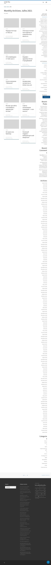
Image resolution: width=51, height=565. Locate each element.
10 (43, 489)
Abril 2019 (45, 351)
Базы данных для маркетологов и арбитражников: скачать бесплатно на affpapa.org (24, 514)
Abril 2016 (45, 416)
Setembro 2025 (44, 204)
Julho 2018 (45, 369)
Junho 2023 (45, 255)
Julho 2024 (45, 231)
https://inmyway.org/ (43, 169)
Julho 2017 (45, 388)
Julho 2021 (45, 300)
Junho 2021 (45, 301)
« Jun (36, 498)
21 (38, 493)
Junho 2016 (45, 413)
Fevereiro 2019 (44, 355)
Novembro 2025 (44, 200)
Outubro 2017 (44, 382)
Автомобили (44, 83)
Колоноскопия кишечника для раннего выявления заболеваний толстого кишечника (43, 44)
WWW (46, 81)
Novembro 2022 (44, 269)
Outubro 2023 (44, 248)
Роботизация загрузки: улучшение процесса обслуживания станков (44, 53)
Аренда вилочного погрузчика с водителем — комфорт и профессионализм (25, 524)
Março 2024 (45, 238)
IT (46, 68)
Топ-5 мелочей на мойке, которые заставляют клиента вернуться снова (43, 21)
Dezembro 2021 (44, 290)
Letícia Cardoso (9, 86)
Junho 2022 (45, 278)
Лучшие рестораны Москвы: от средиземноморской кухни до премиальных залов (25, 529)
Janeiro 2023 (44, 265)
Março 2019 (45, 353)
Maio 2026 (45, 188)
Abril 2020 (45, 328)
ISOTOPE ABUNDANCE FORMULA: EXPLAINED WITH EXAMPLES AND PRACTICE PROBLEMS (43, 165)
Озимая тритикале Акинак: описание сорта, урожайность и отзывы (25, 538)
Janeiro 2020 (44, 334)
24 (43, 493)
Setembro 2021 (44, 296)
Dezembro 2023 (44, 244)
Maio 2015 (45, 424)
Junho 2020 (45, 324)
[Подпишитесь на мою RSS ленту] (46, 10)
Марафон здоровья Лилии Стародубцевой (28, 58)
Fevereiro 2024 (44, 240)
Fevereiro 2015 (44, 430)
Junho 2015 (45, 422)
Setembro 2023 (44, 250)
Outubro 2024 (44, 225)
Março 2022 (45, 284)
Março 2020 (45, 330)
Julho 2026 (45, 185)
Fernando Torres (9, 137)
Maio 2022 (45, 280)
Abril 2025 (45, 213)
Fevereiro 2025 (44, 217)
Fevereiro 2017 (44, 397)
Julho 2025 (45, 208)
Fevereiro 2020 (44, 332)
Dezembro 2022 (44, 267)
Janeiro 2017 (44, 399)
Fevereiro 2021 (44, 309)
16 (41, 491)
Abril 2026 (45, 190)
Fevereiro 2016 (44, 420)
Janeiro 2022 (44, 288)
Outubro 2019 (44, 340)
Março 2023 (45, 261)
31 (43, 496)
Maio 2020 (45, 326)
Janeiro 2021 (44, 311)
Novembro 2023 (44, 246)
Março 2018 (45, 376)
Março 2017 (45, 395)
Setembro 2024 (44, 227)
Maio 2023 (45, 257)
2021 (8, 6)
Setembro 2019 (44, 342)
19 (35, 493)
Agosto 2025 (44, 206)
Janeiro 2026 (44, 196)
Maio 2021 (45, 303)
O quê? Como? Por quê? (43, 73)
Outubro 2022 (44, 271)
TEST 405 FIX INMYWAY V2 (24, 541)
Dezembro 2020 (44, 313)
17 (43, 491)
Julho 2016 (45, 411)
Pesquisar (46, 97)
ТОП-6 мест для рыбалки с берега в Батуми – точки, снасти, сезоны (25, 519)
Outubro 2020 (44, 317)
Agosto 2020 (44, 321)
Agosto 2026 (44, 183)
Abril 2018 (45, 374)
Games (45, 65)
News (46, 70)
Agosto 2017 (44, 386)
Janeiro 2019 (44, 357)
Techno (45, 77)
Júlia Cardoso (9, 62)
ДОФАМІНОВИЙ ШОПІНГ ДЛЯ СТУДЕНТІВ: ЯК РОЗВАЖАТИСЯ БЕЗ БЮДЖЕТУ (25, 545)
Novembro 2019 (44, 338)
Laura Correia (26, 88)
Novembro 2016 (44, 403)
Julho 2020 (45, 323)
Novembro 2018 (44, 361)
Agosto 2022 (44, 275)
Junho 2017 (45, 390)
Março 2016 (45, 418)
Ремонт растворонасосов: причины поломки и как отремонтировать (25, 534)
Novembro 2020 (44, 315)
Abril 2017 (45, 393)
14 (38, 491)
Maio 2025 (45, 211)
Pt (46, 76)
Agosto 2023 (44, 252)
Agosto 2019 (44, 344)
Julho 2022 (45, 277)
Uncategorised (43, 79)
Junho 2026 (45, 186)
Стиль (45, 89)
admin (41, 162)
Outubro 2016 (44, 405)
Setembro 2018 (44, 365)
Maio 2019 (45, 349)
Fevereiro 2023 (44, 263)
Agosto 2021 (44, 298)
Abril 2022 (45, 282)
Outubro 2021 (44, 294)
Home (5, 6)
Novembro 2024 (44, 223)
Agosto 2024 (44, 229)
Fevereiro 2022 (44, 286)
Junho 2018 (45, 370)
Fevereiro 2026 (44, 194)
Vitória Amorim (26, 64)
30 (41, 496)
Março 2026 (45, 192)
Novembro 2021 (44, 292)
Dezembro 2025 (44, 198)
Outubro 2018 (44, 363)
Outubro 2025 (44, 202)
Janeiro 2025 (44, 219)
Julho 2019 (45, 346)
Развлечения (44, 87)
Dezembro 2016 (44, 401)
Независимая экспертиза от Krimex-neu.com (27, 83)
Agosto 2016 (44, 409)
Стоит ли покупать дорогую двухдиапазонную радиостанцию (43, 157)
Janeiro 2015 (44, 432)
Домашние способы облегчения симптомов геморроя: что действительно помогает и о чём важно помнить (43, 35)
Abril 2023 (45, 259)
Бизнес (45, 85)
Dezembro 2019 (44, 336)
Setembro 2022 (44, 273)
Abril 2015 (45, 426)
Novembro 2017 (44, 380)
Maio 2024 (45, 234)
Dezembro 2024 (44, 221)
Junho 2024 (45, 232)
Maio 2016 (45, 415)
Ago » (38, 498)
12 (35, 491)
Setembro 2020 (44, 319)
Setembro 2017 (44, 384)
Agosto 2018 (44, 367)
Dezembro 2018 (44, 359)
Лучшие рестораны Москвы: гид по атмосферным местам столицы (43, 27)
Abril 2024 (45, 236)
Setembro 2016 (44, 407)
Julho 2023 (45, 254)
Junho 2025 (45, 209)
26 (35, 496)
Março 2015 (45, 428)
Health (45, 67)
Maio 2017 (45, 392)
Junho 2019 (45, 347)
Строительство (43, 91)
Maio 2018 (45, 372)
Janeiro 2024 (44, 242)
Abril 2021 (45, 305)
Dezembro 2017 (44, 378)
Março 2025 (45, 215)
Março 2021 (45, 307)
